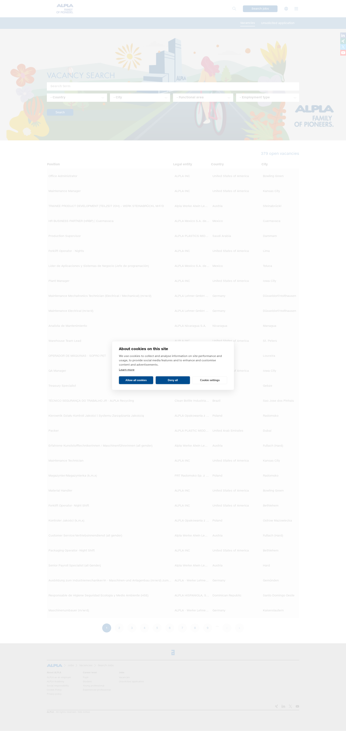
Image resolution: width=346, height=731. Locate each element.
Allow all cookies (136, 380)
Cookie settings (210, 380)
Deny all (173, 380)
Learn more (126, 369)
